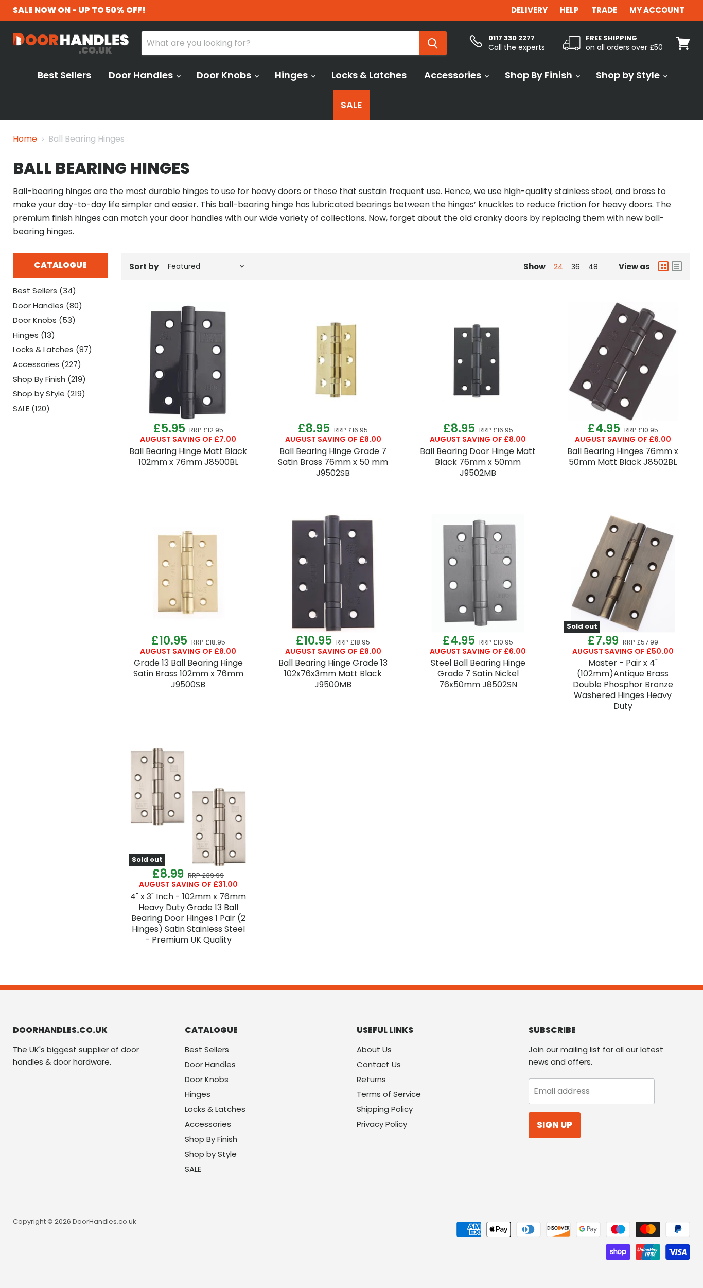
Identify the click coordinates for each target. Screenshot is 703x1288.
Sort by (144, 266)
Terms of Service (389, 1094)
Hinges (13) (34, 334)
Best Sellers (64, 74)
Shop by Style (629, 74)
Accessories (453, 74)
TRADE (604, 10)
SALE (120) (31, 408)
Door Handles (142, 74)
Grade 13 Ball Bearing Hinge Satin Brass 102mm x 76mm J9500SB (188, 673)
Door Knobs (225, 74)
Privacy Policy (382, 1124)
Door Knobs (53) (44, 320)
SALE (351, 104)
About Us (374, 1049)
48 (593, 267)
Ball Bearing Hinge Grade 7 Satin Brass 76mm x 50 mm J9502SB (333, 462)
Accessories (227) (47, 364)
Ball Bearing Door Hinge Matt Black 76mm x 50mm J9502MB (478, 462)
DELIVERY (529, 10)
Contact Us (379, 1064)
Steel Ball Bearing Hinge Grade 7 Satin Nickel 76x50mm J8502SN (478, 673)
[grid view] (663, 266)
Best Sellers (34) (44, 290)
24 (558, 267)
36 (575, 267)
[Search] (433, 43)
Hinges (292, 74)
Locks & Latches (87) (52, 349)
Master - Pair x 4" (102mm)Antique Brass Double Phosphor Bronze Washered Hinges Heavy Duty (623, 684)
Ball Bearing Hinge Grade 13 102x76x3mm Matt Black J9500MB (333, 673)
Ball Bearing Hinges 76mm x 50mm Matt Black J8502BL (622, 456)
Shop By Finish (539, 74)
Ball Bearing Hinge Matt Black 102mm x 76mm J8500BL (188, 456)
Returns (371, 1079)
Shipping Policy (385, 1109)
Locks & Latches (369, 74)
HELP (569, 10)
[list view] (677, 266)
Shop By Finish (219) (49, 379)
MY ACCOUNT (656, 10)
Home (25, 139)
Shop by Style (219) (49, 393)
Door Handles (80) (47, 305)
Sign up (554, 1125)
